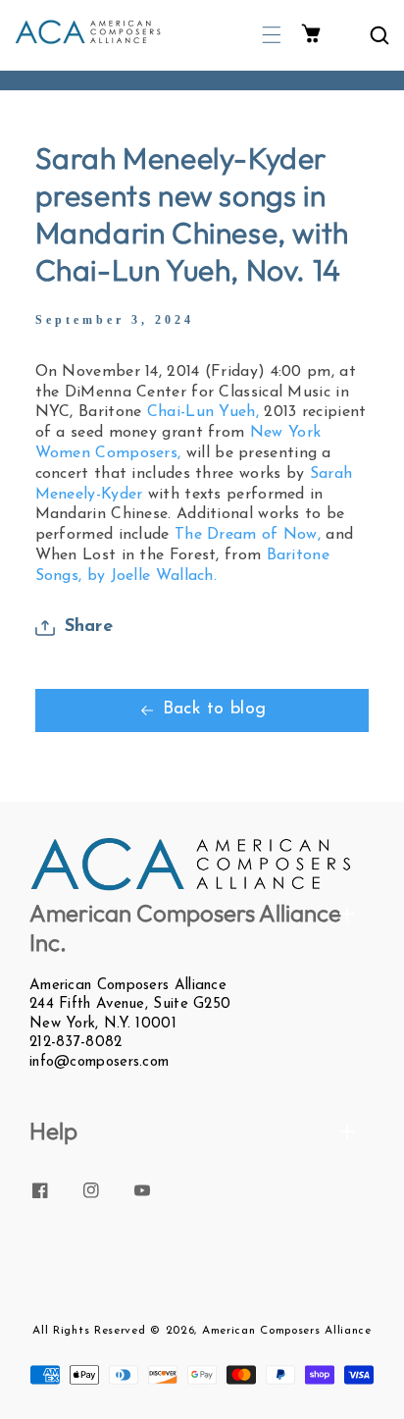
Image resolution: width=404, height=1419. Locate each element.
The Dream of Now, (250, 535)
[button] (271, 35)
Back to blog (215, 709)
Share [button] (89, 627)
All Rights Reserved (88, 1331)
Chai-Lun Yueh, (203, 412)
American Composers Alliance (287, 1331)
